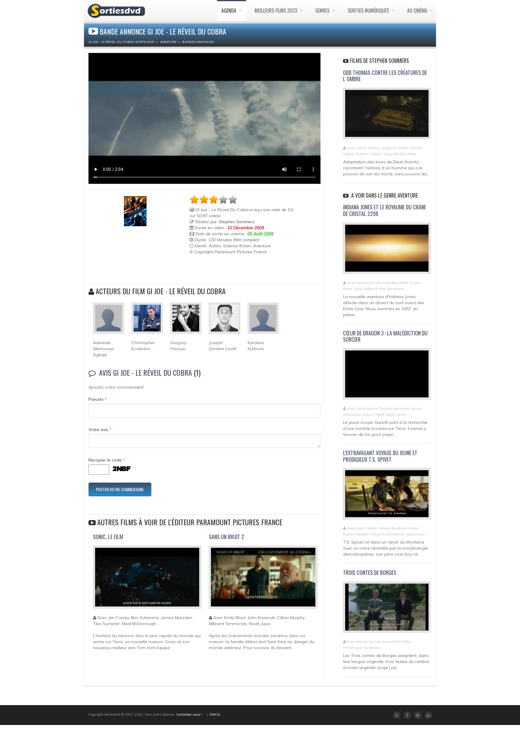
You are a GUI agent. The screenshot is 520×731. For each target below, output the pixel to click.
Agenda (229, 10)
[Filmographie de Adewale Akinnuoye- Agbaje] (108, 320)
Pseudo (97, 399)
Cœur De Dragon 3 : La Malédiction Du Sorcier (385, 336)
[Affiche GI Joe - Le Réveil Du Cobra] (135, 211)
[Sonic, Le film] (147, 579)
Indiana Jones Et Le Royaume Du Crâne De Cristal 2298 (384, 210)
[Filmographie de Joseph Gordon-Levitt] (224, 320)
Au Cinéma (417, 10)
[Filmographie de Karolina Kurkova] (263, 320)
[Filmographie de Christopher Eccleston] (147, 320)
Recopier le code (106, 460)
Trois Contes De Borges (369, 572)
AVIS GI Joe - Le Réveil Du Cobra (145, 372)
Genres (323, 10)
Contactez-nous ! (189, 714)
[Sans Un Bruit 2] (263, 579)
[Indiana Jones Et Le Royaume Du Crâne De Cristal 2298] (387, 250)
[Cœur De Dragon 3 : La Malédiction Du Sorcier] (387, 376)
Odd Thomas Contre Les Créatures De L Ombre (385, 76)
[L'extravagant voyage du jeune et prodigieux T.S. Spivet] (387, 496)
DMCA (214, 714)
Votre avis (100, 429)
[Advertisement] (225, 270)
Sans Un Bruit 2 (226, 537)
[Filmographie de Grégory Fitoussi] (185, 320)
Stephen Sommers (237, 221)
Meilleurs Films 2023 (276, 10)
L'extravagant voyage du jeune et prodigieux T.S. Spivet (380, 456)
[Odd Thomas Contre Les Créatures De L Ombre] (387, 116)
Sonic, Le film (108, 537)
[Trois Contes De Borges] (387, 609)
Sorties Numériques (369, 10)
